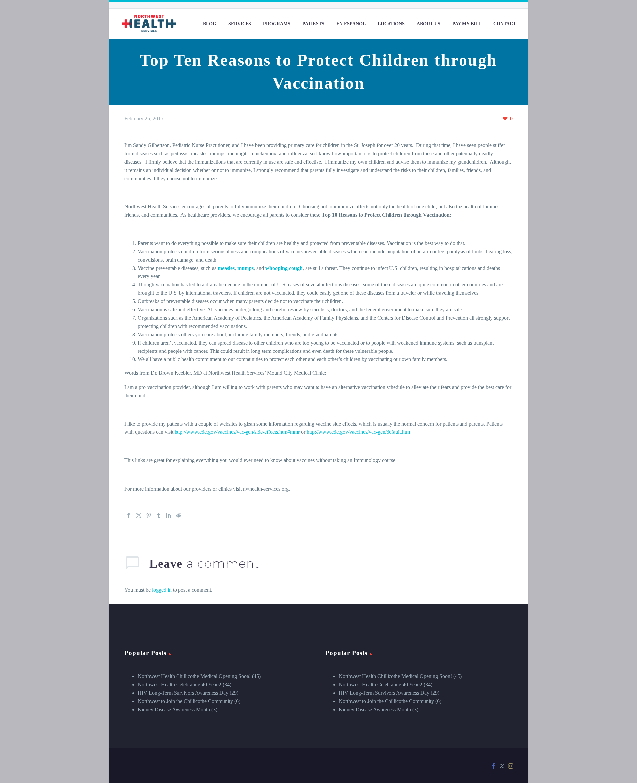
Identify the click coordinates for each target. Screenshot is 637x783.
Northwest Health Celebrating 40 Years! (179, 684)
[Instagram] (510, 766)
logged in (162, 590)
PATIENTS (313, 23)
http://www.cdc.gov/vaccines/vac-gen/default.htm (358, 432)
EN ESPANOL (351, 23)
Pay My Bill (466, 23)
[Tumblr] (158, 515)
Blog (209, 23)
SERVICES (239, 23)
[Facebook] (128, 515)
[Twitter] (138, 515)
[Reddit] (178, 515)
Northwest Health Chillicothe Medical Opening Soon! (194, 676)
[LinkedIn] (168, 515)
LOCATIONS (391, 23)
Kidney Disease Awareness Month (174, 709)
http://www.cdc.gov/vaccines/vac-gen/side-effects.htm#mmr (237, 432)
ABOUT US (428, 23)
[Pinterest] (148, 515)
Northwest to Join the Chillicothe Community (185, 701)
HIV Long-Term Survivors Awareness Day (183, 693)
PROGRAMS (276, 23)
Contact (504, 23)
